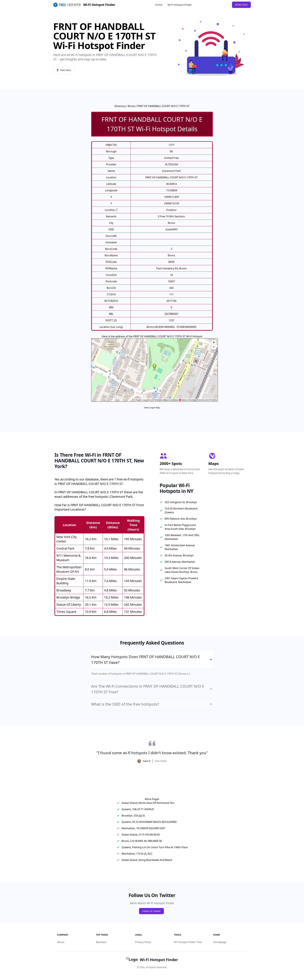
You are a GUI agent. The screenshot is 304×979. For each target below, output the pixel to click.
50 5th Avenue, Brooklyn (179, 555)
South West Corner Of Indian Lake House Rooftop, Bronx (182, 570)
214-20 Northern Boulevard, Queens (181, 510)
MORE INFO (241, 4)
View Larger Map (152, 407)
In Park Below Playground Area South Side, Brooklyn (180, 527)
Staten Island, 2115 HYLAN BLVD (141, 834)
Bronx (131, 106)
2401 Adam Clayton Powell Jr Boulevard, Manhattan (182, 580)
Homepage (219, 942)
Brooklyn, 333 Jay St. (134, 815)
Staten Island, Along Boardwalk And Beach (147, 860)
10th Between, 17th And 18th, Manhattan (182, 537)
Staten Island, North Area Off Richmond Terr (148, 803)
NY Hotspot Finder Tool (188, 942)
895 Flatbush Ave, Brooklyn (181, 518)
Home (158, 4)
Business (101, 942)
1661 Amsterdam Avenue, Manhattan (180, 547)
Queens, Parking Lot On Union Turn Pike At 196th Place (155, 847)
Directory (120, 106)
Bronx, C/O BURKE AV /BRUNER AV (142, 841)
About (60, 942)
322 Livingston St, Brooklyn (181, 502)
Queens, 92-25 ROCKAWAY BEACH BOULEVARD (149, 822)
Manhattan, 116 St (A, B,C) (137, 853)
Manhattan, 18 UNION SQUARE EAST (143, 828)
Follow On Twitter (151, 911)
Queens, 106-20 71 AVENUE (138, 809)
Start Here (65, 70)
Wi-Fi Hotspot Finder (180, 4)
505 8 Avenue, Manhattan (180, 562)
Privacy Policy (143, 942)
